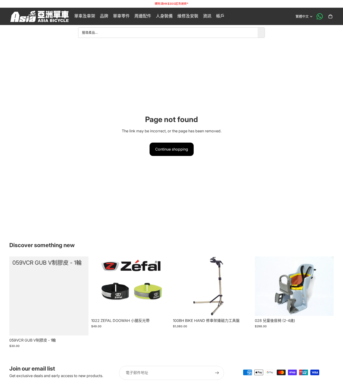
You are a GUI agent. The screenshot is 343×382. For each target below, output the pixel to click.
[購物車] (330, 16)
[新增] (81, 328)
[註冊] (217, 373)
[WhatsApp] (319, 16)
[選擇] (163, 308)
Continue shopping (171, 149)
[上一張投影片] (98, 286)
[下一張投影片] (163, 286)
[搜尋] (261, 32)
